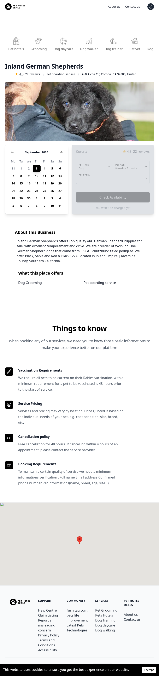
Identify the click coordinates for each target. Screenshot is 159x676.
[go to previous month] (12, 152)
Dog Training (105, 620)
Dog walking (105, 630)
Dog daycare (105, 625)
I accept (149, 670)
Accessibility (47, 650)
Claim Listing (48, 615)
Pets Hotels (104, 615)
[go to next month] (61, 152)
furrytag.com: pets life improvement (77, 615)
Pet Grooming (106, 610)
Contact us (132, 619)
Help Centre (47, 610)
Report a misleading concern (46, 625)
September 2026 (36, 152)
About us (131, 614)
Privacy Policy (48, 635)
